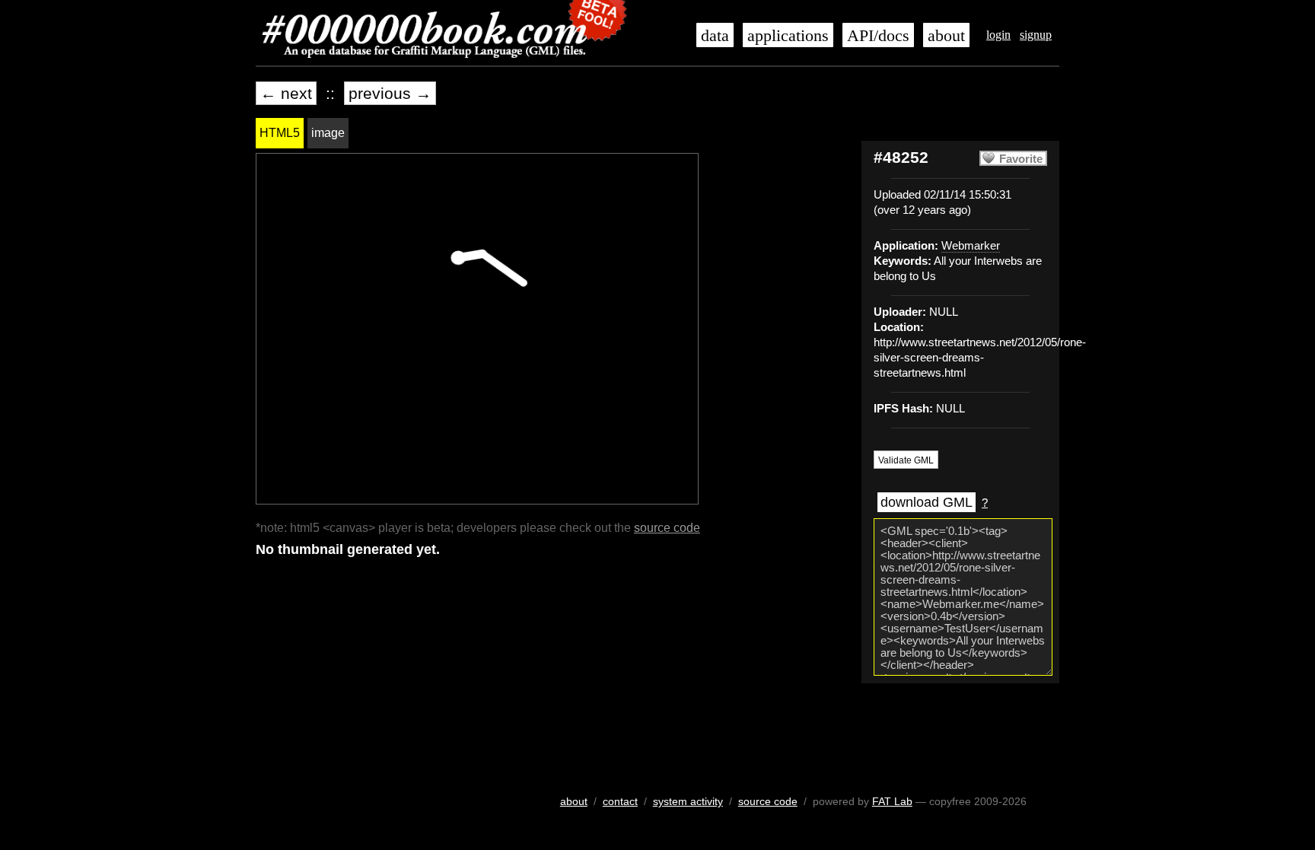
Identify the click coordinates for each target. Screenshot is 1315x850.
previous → (390, 93)
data (715, 36)
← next (286, 93)
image (328, 132)
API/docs (878, 36)
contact (620, 801)
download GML (926, 502)
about (946, 36)
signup (1036, 34)
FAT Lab (892, 801)
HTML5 (279, 132)
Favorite (1021, 159)
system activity (688, 801)
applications (788, 36)
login (998, 34)
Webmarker (970, 246)
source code (667, 527)
